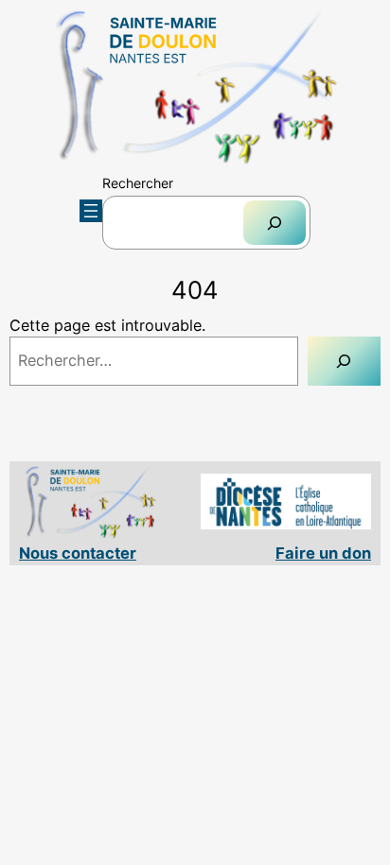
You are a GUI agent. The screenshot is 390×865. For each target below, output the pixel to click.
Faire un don (323, 553)
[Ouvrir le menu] (91, 210)
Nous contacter (77, 553)
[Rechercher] (274, 222)
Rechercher (137, 183)
